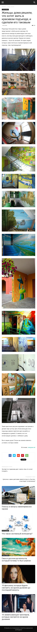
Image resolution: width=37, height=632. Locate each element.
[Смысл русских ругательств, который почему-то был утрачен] (18, 547)
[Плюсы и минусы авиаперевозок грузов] (18, 495)
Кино (3, 582)
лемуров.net (31, 447)
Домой (4, 6)
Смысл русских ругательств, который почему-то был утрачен (16, 559)
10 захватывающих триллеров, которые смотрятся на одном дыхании (15, 617)
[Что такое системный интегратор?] (18, 522)
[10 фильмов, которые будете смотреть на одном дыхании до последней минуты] (18, 574)
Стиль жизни (10, 6)
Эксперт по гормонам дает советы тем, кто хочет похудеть (17, 470)
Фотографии (5, 530)
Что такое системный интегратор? (17, 534)
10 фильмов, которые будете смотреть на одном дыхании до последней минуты (16, 587)
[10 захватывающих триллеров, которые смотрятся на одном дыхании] (18, 603)
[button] (34, 2)
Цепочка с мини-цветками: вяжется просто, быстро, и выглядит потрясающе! (19, 480)
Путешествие (5, 503)
